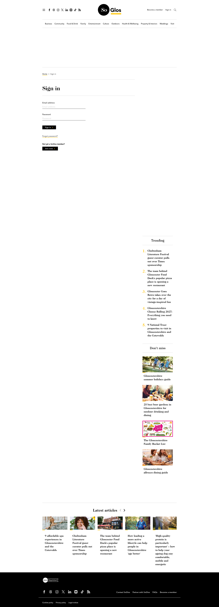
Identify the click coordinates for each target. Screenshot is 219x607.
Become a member (155, 10)
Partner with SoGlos (141, 592)
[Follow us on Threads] (53, 9)
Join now (49, 148)
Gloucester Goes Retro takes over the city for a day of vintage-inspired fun (159, 296)
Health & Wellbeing (130, 24)
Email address (48, 103)
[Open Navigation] (43, 9)
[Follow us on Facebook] (49, 9)
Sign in (168, 10)
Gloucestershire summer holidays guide (157, 377)
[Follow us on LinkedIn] (66, 9)
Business (48, 24)
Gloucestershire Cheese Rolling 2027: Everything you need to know (160, 313)
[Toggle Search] (175, 9)
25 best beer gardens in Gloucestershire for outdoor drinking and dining (157, 410)
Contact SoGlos (123, 592)
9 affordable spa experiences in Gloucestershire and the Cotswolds (54, 542)
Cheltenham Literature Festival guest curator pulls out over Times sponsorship (158, 257)
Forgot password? (50, 136)
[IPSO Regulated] (51, 580)
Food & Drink (72, 24)
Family (83, 24)
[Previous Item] (120, 510)
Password (46, 114)
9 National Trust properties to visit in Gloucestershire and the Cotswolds (159, 330)
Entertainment (94, 24)
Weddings (164, 24)
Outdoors (116, 24)
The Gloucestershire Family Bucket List (155, 442)
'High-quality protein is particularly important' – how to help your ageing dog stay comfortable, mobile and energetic (165, 550)
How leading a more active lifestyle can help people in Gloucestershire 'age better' (137, 544)
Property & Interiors (149, 24)
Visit (172, 24)
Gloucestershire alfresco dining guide (156, 470)
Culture (106, 24)
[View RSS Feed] (79, 9)
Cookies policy (47, 603)
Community (59, 24)
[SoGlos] (109, 10)
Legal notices (73, 603)
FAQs (154, 592)
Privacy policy (61, 603)
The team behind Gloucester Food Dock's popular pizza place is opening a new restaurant (160, 278)
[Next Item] (124, 510)
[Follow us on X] (62, 9)
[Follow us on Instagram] (58, 9)
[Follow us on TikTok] (75, 9)
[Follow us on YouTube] (70, 9)
